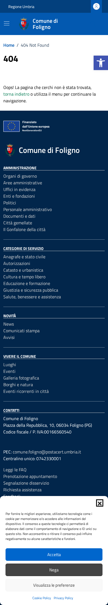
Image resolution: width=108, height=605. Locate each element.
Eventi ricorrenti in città (26, 391)
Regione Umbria (21, 6)
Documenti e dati (19, 216)
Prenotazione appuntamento (30, 476)
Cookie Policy (41, 598)
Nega (54, 570)
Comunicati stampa (21, 330)
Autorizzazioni (16, 263)
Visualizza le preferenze (54, 585)
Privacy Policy (63, 598)
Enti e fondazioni (19, 196)
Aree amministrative (22, 182)
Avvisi (9, 337)
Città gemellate (17, 222)
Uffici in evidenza (19, 189)
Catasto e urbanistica (23, 270)
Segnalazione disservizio (26, 483)
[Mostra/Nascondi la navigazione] (6, 23)
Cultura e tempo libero (24, 276)
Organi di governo (20, 176)
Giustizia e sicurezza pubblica (30, 290)
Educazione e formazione (26, 283)
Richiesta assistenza (22, 489)
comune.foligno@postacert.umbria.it (47, 451)
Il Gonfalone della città (24, 229)
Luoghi (9, 364)
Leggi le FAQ (15, 469)
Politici (9, 202)
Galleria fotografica (21, 378)
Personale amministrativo (27, 209)
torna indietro (16, 94)
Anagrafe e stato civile (24, 256)
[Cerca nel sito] (93, 24)
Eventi (9, 371)
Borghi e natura (18, 384)
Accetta (54, 554)
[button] (101, 63)
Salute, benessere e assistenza (32, 296)
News (8, 324)
